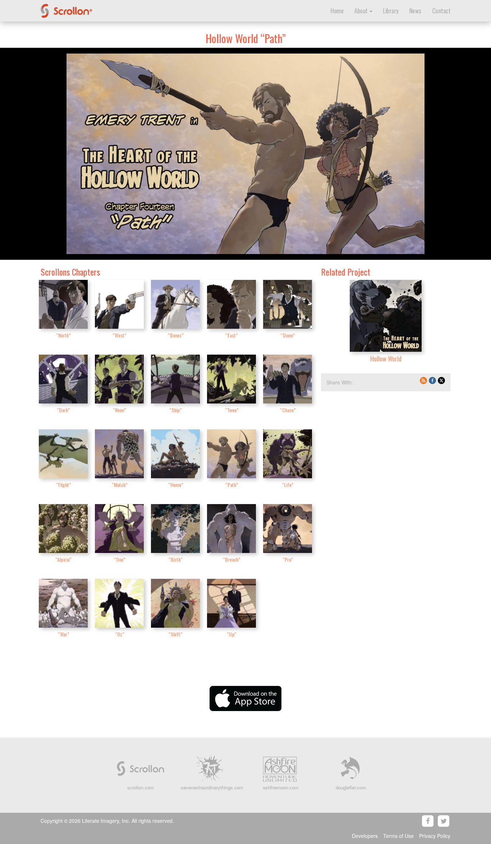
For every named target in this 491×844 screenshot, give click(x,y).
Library (391, 10)
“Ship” (175, 410)
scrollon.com (140, 787)
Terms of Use (398, 835)
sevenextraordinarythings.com (212, 787)
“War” (63, 634)
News (415, 10)
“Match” (119, 484)
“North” (63, 335)
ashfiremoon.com (281, 787)
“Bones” (175, 335)
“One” (119, 559)
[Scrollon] (99, 9)
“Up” (231, 634)
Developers (365, 835)
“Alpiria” (63, 559)
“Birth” (175, 559)
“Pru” (288, 559)
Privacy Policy (434, 835)
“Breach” (231, 559)
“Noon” (119, 410)
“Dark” (63, 410)
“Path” (231, 484)
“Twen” (231, 410)
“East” (231, 335)
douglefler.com (351, 787)
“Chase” (287, 410)
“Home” (175, 484)
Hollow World (385, 358)
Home (337, 10)
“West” (119, 335)
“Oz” (119, 634)
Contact (441, 10)
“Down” (288, 335)
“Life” (287, 484)
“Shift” (175, 634)
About (361, 10)
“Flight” (63, 484)
